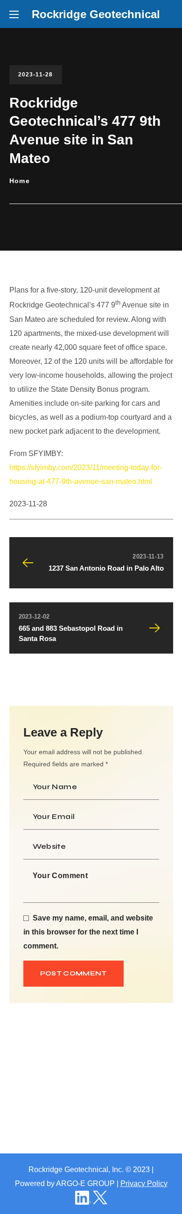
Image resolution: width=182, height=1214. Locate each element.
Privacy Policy (144, 1183)
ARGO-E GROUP (85, 1183)
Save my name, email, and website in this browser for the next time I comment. (88, 932)
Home (19, 180)
